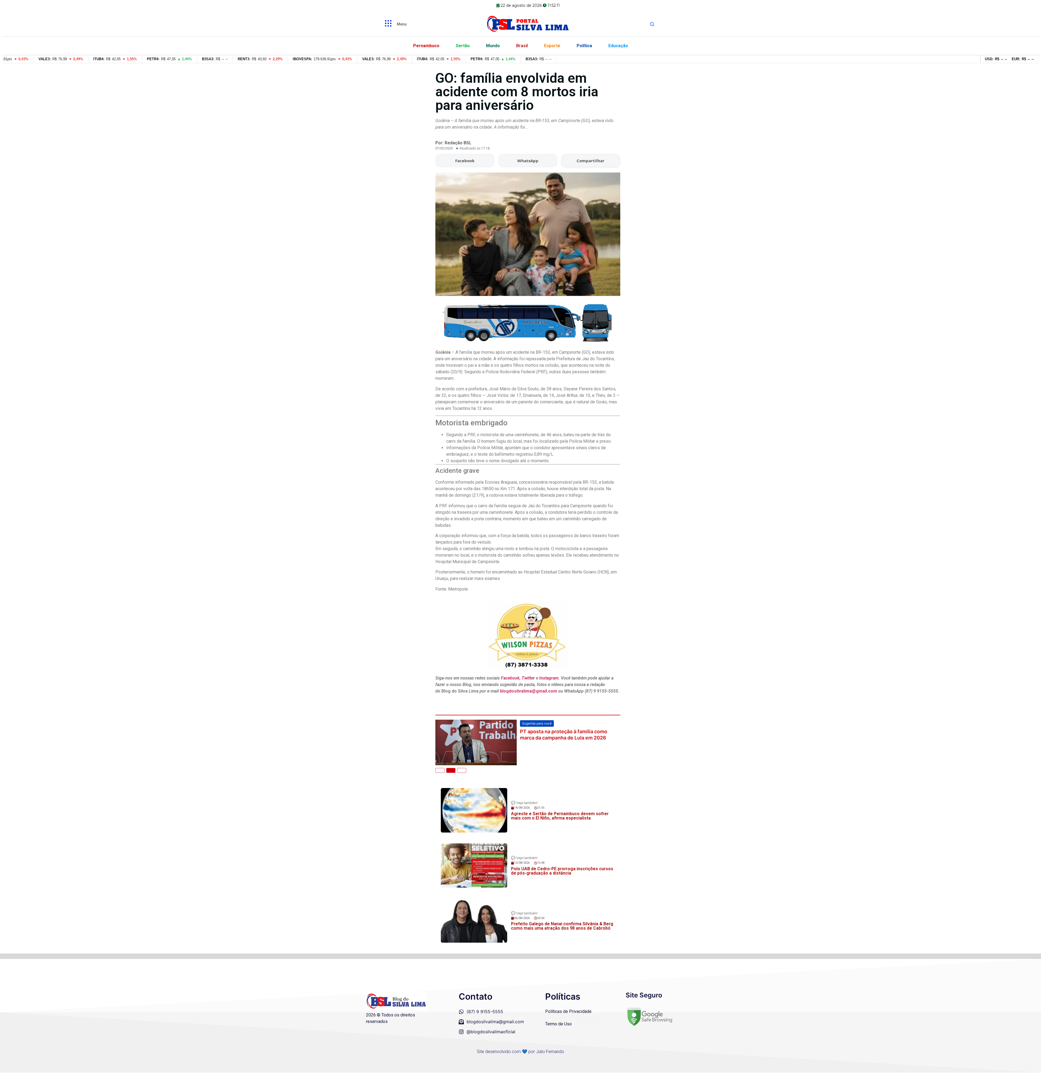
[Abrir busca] (652, 24)
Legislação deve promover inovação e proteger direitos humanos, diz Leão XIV (567, 735)
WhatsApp (527, 160)
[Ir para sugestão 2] (450, 779)
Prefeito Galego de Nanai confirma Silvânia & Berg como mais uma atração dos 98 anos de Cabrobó (562, 934)
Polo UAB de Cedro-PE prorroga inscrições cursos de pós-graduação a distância (562, 879)
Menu (402, 24)
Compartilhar (591, 160)
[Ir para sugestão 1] (440, 779)
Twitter (528, 678)
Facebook (464, 160)
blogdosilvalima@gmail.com (529, 691)
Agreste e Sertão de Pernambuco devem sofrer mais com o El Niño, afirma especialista (560, 824)
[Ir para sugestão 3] (461, 779)
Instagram (548, 678)
